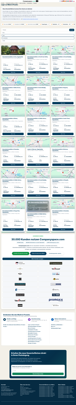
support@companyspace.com (7, 389)
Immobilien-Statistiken (24, 394)
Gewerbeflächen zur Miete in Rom (46, 390)
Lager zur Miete (22, 3)
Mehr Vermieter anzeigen (38, 258)
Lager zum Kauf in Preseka (33, 324)
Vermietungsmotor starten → (55, 253)
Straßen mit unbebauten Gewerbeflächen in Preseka (14, 324)
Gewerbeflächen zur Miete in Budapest (47, 395)
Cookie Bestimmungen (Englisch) (26, 391)
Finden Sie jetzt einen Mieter (38, 253)
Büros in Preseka (31, 328)
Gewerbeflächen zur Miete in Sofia (65, 390)
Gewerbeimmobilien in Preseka (34, 326)
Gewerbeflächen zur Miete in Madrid (46, 389)
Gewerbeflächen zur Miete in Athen (46, 396)
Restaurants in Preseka (33, 334)
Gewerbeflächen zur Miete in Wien (46, 391)
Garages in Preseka (32, 343)
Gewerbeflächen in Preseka (33, 341)
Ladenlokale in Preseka (32, 329)
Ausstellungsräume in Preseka (34, 338)
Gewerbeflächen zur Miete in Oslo (65, 389)
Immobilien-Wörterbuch (24, 393)
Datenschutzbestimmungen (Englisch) (27, 390)
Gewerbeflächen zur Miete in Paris (46, 387)
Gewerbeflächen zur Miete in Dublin (65, 395)
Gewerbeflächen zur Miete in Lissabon (65, 386)
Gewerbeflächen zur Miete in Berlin (46, 388)
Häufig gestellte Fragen (56, 328)
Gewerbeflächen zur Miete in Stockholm (66, 388)
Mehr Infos (13, 72)
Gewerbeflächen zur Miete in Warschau (47, 394)
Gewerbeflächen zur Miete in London (46, 386)
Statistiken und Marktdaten (56, 324)
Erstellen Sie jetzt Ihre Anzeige (21, 253)
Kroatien (3, 3)
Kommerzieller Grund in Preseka (34, 339)
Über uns (53, 326)
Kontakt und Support (24, 387)
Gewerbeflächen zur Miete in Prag (65, 387)
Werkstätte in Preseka (32, 333)
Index (21, 395)
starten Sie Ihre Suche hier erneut (30, 19)
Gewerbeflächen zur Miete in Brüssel (65, 396)
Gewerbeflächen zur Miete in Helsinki (65, 391)
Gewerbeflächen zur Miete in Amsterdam (66, 397)
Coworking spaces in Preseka (34, 331)
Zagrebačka (29, 3)
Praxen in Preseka (31, 336)
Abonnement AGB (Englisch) (25, 388)
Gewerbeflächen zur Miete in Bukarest (46, 393)
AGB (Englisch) (23, 389)
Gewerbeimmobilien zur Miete (12, 3)
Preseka (35, 3)
